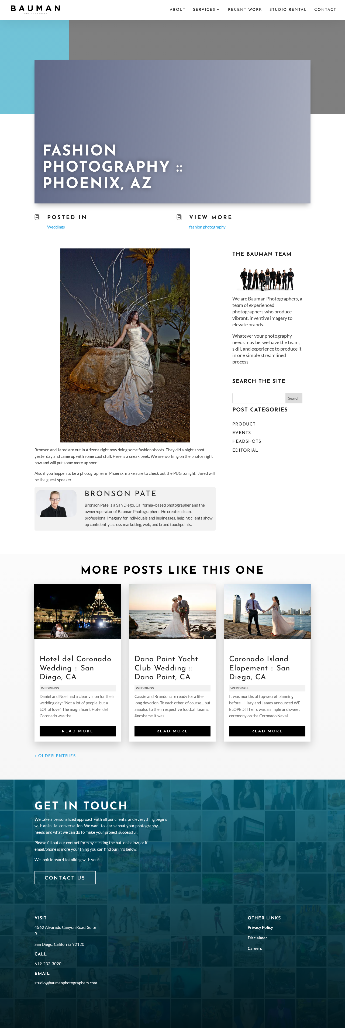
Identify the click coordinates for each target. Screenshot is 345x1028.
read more (78, 731)
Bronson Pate (121, 494)
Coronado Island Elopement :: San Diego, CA (259, 668)
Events (241, 433)
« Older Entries (55, 755)
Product (244, 424)
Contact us (65, 878)
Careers (255, 948)
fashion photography (207, 226)
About (178, 10)
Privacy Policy (260, 927)
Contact (325, 10)
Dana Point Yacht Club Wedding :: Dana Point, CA (166, 668)
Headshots (246, 441)
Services (204, 10)
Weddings (56, 226)
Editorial (245, 450)
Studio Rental (288, 10)
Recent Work (245, 10)
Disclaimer (257, 937)
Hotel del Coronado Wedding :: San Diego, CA (75, 668)
